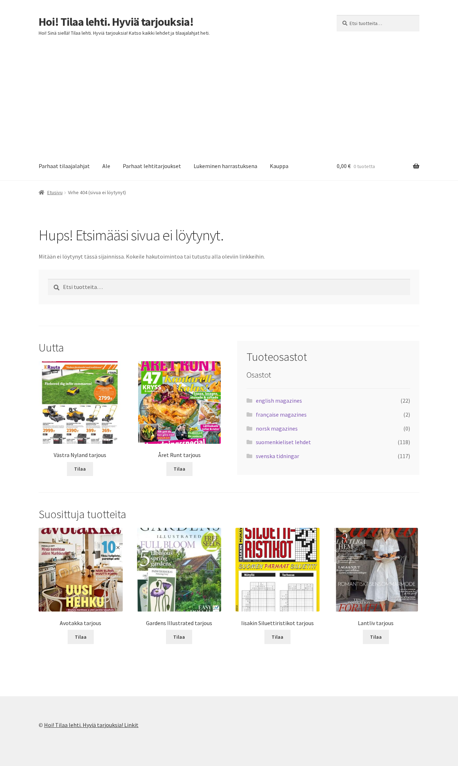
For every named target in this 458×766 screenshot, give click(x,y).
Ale (106, 166)
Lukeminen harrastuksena (225, 166)
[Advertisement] (229, 99)
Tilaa (80, 469)
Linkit (131, 724)
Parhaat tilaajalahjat (64, 166)
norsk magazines (277, 428)
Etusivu (55, 192)
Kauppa (279, 166)
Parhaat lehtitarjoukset (152, 166)
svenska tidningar (277, 456)
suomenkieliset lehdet (283, 442)
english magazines (279, 400)
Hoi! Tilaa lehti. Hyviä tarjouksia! (116, 22)
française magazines (281, 414)
